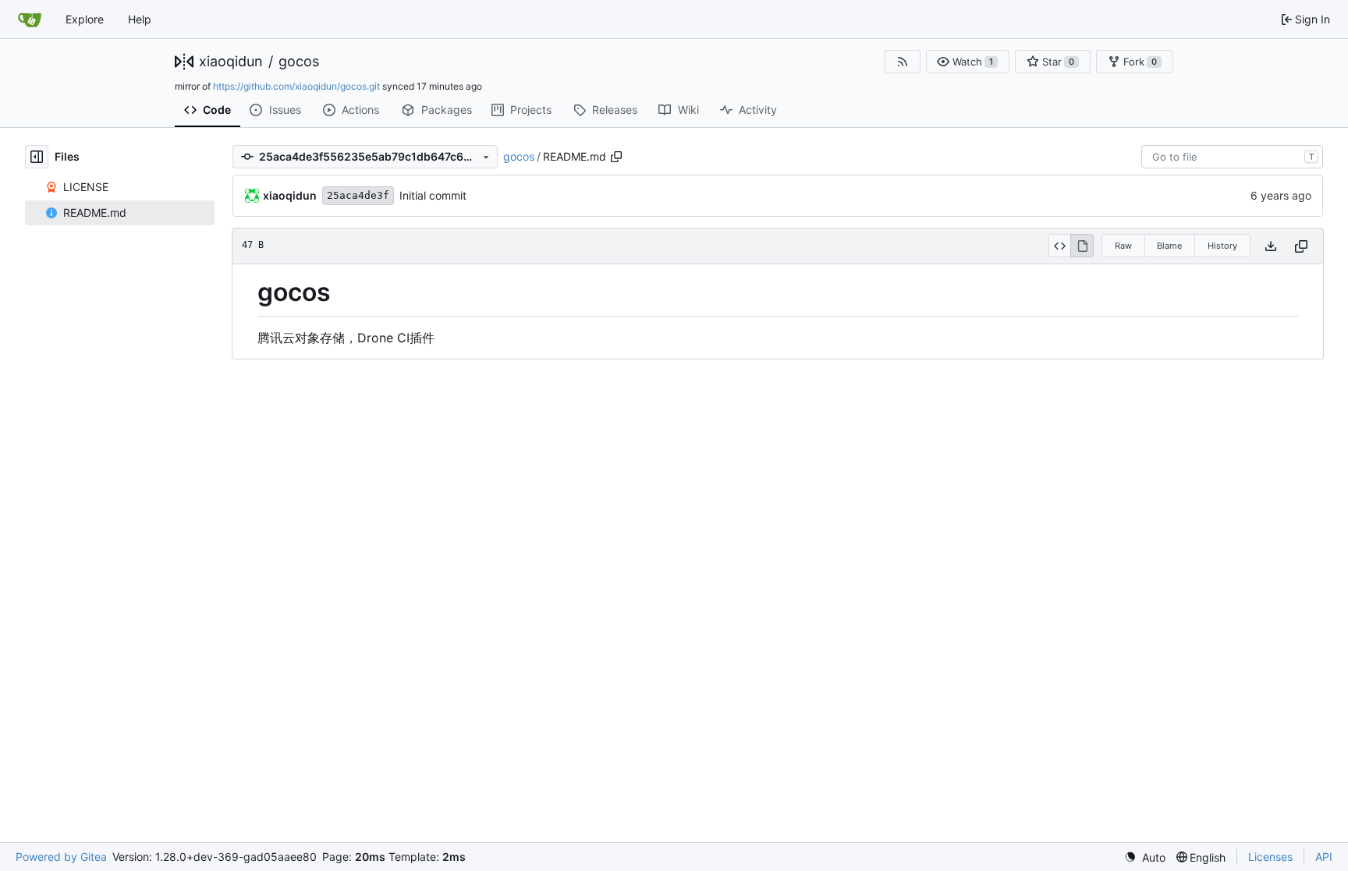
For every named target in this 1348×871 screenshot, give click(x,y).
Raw (1123, 245)
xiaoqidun (231, 61)
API (1323, 856)
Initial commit (432, 195)
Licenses (1270, 856)
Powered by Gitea (61, 856)
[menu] (1144, 857)
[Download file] (1270, 246)
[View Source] (1059, 245)
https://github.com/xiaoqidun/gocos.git (296, 86)
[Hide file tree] (36, 156)
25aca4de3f (358, 195)
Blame (1169, 245)
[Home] (29, 19)
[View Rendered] (1082, 245)
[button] (968, 61)
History (1222, 245)
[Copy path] (616, 156)
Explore (85, 19)
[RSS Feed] (903, 61)
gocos (298, 61)
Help (139, 19)
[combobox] (1232, 156)
